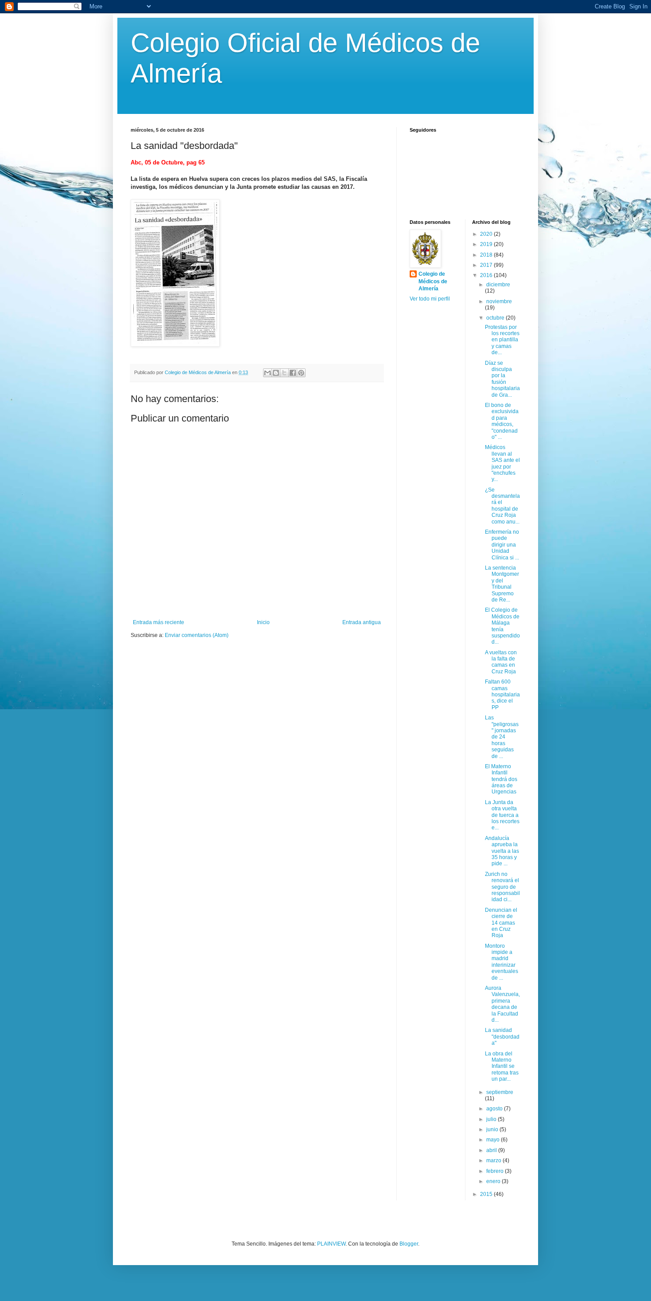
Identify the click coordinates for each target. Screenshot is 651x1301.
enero (494, 1181)
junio (493, 1129)
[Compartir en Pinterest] (301, 372)
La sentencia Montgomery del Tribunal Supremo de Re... (502, 584)
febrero (495, 1171)
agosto (495, 1109)
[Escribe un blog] (275, 372)
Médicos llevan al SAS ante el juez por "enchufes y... (502, 463)
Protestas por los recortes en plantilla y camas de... (502, 340)
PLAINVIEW (331, 1244)
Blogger (408, 1244)
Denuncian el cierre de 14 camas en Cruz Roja (501, 923)
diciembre (498, 284)
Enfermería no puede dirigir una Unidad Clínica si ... (502, 545)
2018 (487, 255)
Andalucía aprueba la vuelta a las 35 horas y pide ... (502, 851)
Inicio (263, 622)
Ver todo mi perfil (430, 299)
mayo (493, 1140)
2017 (487, 265)
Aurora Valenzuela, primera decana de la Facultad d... (502, 1004)
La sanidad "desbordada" (502, 1036)
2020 (487, 234)
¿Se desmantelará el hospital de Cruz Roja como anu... (502, 506)
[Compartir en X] (284, 372)
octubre (496, 318)
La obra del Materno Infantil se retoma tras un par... (502, 1066)
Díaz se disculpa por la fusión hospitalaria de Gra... (502, 379)
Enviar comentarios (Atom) (197, 635)
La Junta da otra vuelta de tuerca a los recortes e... (502, 815)
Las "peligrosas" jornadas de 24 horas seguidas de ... (502, 737)
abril (492, 1150)
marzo (494, 1160)
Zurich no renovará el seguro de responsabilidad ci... (502, 887)
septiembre (499, 1092)
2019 (487, 244)
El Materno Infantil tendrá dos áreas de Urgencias (501, 779)
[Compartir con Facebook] (292, 372)
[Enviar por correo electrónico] (267, 372)
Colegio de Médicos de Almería (432, 281)
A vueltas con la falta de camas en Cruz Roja (501, 662)
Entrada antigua (361, 622)
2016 (487, 275)
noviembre (499, 301)
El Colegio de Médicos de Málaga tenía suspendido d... (502, 626)
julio (492, 1119)
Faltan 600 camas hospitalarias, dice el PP (502, 695)
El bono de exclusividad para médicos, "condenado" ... (502, 421)
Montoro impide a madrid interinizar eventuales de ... (501, 962)
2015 (487, 1194)
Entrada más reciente (158, 622)
